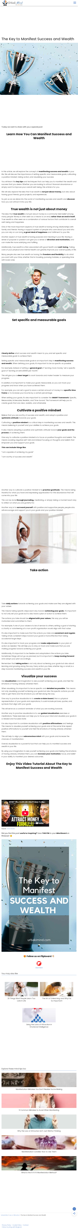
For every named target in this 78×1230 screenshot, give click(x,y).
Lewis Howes (11, 829)
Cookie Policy (16, 1225)
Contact (26, 1225)
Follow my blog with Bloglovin (12, 1227)
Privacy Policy (6, 1225)
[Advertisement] (39, 21)
